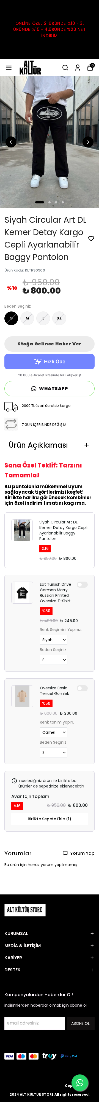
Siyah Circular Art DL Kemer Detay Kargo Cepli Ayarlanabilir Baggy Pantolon (63, 530)
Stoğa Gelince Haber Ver (49, 344)
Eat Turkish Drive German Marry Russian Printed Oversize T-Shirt (55, 593)
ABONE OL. (80, 1023)
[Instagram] (21, 1044)
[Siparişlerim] (77, 67)
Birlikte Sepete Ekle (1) (49, 819)
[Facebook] (7, 1044)
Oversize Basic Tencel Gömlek (54, 690)
